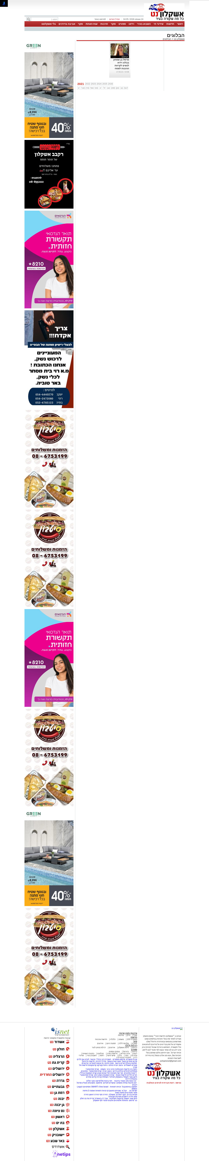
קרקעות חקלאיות (116, 1098)
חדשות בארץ (112, 1053)
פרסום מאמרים (119, 1059)
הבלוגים (167, 39)
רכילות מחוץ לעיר (99, 1047)
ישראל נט (133, 1090)
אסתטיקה (86, 1087)
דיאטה (134, 1073)
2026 (110, 84)
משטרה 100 (132, 1039)
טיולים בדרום (117, 1071)
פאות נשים (119, 1092)
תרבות (104, 23)
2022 (87, 84)
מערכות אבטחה (114, 1096)
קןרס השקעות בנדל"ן (88, 1073)
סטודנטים (129, 1092)
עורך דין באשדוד (101, 1098)
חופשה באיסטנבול (129, 1087)
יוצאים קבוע (102, 1073)
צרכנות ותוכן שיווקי (128, 1033)
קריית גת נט (89, 1098)
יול (104, 88)
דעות (135, 1053)
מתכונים (84, 1071)
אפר (92, 88)
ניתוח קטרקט (102, 1065)
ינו (79, 88)
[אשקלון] (164, 21)
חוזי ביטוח (108, 1081)
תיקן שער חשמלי (130, 1098)
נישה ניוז (133, 1069)
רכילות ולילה (131, 1045)
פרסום (131, 1100)
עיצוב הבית (118, 1065)
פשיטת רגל (111, 1073)
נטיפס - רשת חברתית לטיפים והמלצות (164, 1083)
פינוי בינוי (110, 1069)
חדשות (170, 23)
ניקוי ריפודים (121, 1094)
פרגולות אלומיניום (121, 1100)
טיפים (111, 1065)
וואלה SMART (97, 1087)
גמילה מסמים (122, 1083)
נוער (126, 1055)
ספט (113, 88)
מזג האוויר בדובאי (121, 1081)
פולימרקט (100, 1081)
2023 (93, 84)
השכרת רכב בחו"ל (103, 1059)
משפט (121, 1039)
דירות (127, 1079)
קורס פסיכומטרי (95, 1071)
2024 (99, 84)
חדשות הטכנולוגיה (122, 1069)
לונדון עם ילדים (83, 1059)
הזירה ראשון (94, 1094)
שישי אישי (111, 1055)
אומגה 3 (91, 1090)
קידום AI (85, 1063)
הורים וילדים (132, 1075)
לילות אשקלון (123, 1047)
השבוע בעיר (144, 23)
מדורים (134, 1055)
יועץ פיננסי (132, 1083)
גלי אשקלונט (48, 23)
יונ (100, 88)
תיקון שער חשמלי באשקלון (126, 1077)
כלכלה (112, 1039)
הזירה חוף (104, 1094)
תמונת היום (111, 1043)
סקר (113, 23)
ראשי (180, 23)
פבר (83, 88)
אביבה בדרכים (67, 23)
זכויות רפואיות (115, 1087)
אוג (108, 88)
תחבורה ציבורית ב (123, 1057)
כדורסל (126, 1051)
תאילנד (112, 1077)
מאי (96, 88)
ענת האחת (91, 23)
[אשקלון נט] (177, 1028)
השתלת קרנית (103, 1077)
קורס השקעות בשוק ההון (104, 1075)
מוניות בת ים (132, 1094)
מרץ (87, 88)
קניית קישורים (131, 1059)
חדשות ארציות (101, 1039)
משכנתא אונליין (88, 1083)
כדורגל (134, 1051)
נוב (122, 88)
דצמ (126, 88)
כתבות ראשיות (88, 1053)
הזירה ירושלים (127, 1096)
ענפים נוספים (114, 1051)
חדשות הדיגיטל (88, 1061)
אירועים (100, 1043)
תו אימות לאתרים (96, 1063)
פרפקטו (99, 1083)
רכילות (134, 1047)
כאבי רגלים (90, 1081)
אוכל (135, 1035)
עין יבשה (132, 1081)
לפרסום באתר (100, 19)
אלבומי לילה (124, 1043)
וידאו (131, 23)
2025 (105, 84)
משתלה (112, 1094)
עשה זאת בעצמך (114, 1061)
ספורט (122, 23)
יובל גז (124, 1090)
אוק (117, 88)
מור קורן (120, 1073)
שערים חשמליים (130, 1065)
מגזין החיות (109, 1063)
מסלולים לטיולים (130, 1071)
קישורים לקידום (109, 1083)
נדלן (128, 1035)
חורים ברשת (120, 1063)
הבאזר (93, 1059)
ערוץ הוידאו (125, 1053)
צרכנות (121, 1035)
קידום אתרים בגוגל (129, 1061)
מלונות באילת (131, 1063)
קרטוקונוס (92, 1065)
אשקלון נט (179, 39)
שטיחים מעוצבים (114, 1090)
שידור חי (158, 23)
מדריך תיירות (101, 1061)
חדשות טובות (121, 1075)
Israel (106, 1087)
